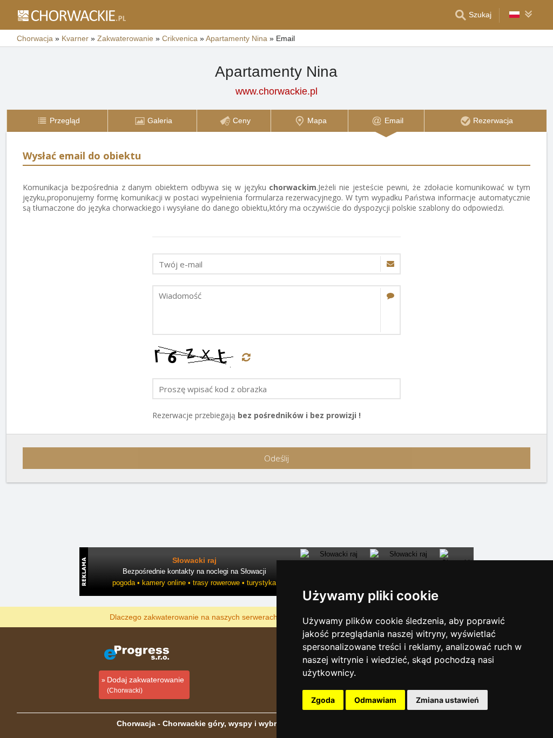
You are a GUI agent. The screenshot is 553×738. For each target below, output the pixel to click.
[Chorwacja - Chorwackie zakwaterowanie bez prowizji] (71, 15)
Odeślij (276, 458)
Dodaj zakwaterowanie (145, 684)
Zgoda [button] (323, 700)
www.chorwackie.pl (276, 91)
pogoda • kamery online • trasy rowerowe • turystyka (194, 583)
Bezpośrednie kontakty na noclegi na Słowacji (194, 571)
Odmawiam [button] (375, 700)
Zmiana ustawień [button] (447, 700)
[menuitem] (56, 121)
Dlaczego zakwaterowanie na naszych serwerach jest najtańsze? (220, 616)
